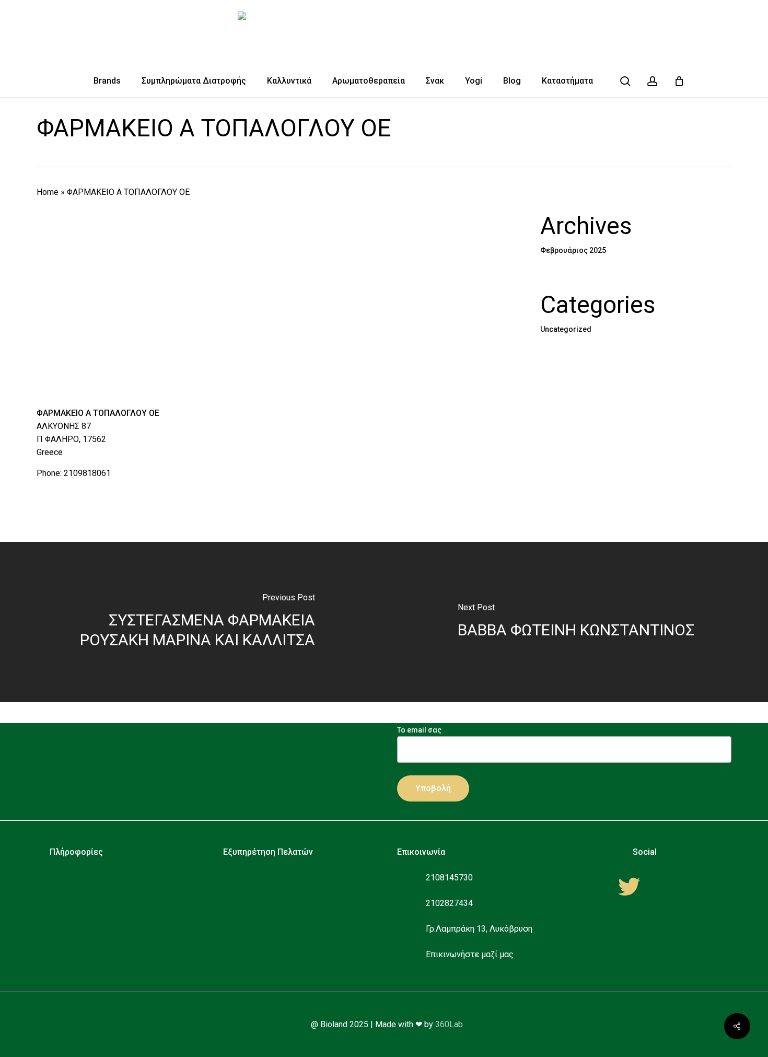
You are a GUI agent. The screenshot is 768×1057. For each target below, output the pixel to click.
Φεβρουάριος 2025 (573, 250)
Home (48, 192)
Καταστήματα (85, 925)
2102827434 (449, 903)
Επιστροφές (255, 925)
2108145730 (449, 877)
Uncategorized (565, 329)
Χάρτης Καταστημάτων (103, 940)
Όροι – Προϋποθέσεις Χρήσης (115, 909)
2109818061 (87, 473)
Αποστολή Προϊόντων (274, 909)
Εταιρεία (75, 877)
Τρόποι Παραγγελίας (271, 877)
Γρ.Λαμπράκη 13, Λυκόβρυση (479, 929)
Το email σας (419, 730)
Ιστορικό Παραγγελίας (275, 940)
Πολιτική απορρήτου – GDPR (114, 893)
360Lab (449, 1024)
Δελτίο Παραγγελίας (271, 956)
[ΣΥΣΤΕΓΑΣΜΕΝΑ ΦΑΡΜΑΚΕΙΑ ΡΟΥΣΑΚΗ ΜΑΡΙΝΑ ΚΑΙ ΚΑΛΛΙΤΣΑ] (192, 622)
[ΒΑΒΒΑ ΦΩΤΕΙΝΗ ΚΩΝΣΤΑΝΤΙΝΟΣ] (576, 622)
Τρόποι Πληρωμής (266, 893)
